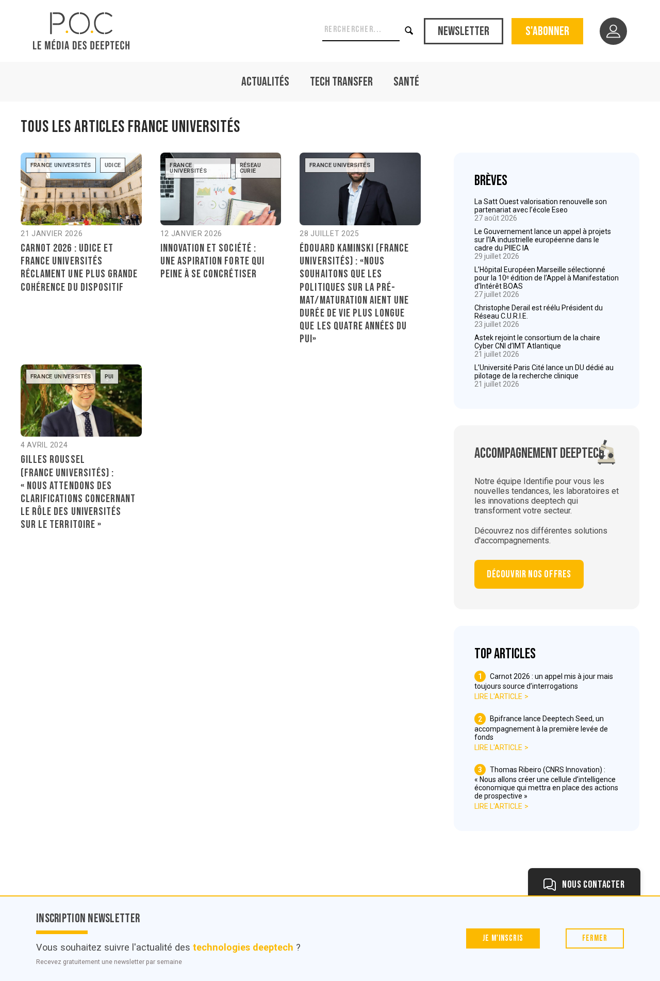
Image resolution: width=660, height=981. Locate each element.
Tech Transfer (341, 81)
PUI (109, 376)
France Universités (60, 165)
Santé (406, 81)
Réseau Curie (250, 168)
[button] (410, 31)
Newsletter (463, 31)
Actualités (265, 81)
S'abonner (547, 31)
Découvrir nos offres (529, 574)
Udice (113, 165)
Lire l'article (498, 696)
